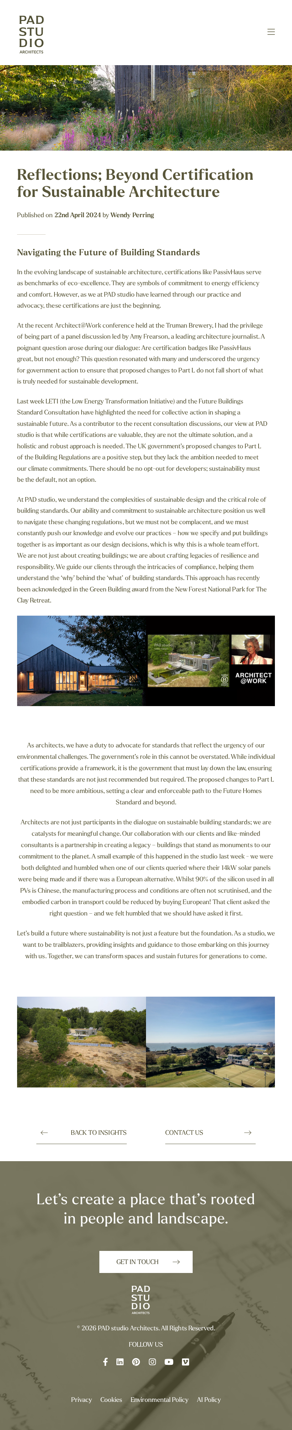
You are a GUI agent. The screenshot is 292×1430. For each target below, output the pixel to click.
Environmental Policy (159, 1400)
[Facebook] (105, 1363)
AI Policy (209, 1400)
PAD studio (38, 35)
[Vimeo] (185, 1363)
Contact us (184, 1133)
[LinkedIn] (120, 1363)
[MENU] (271, 33)
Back (98, 1133)
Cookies (111, 1400)
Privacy (81, 1400)
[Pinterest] (136, 1363)
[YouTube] (169, 1363)
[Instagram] (152, 1363)
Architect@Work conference (94, 326)
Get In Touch (137, 1262)
